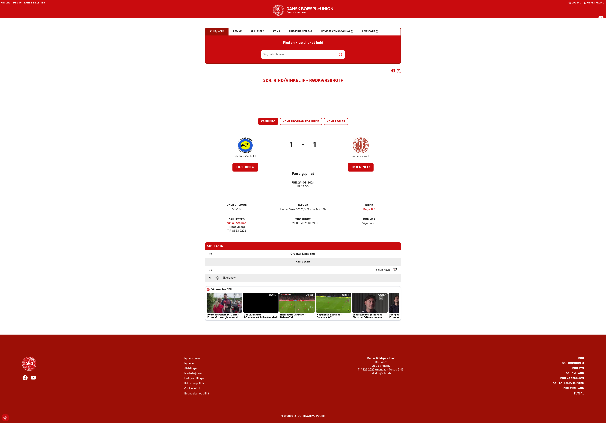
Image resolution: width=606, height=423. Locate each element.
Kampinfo (268, 121)
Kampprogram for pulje (301, 121)
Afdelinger (190, 368)
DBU (581, 358)
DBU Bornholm (573, 363)
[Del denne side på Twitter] (399, 71)
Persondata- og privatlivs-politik (303, 416)
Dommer (369, 219)
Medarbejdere (193, 373)
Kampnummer (237, 205)
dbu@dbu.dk (383, 373)
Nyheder (189, 363)
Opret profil (595, 3)
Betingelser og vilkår (197, 393)
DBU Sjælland (573, 388)
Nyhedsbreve (192, 358)
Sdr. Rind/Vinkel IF (245, 156)
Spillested (237, 219)
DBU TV (17, 3)
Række (303, 205)
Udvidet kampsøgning (335, 32)
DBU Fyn (578, 368)
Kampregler (336, 121)
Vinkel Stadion (236, 223)
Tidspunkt (303, 219)
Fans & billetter (34, 3)
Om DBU (6, 3)
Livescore (368, 32)
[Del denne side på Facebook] (393, 71)
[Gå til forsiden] (303, 10)
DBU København (572, 378)
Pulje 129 (369, 209)
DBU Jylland (575, 373)
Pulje (369, 205)
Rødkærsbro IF (361, 156)
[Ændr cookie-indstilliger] (5, 417)
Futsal (579, 393)
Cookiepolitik (192, 388)
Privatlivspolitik (194, 383)
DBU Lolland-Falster (568, 383)
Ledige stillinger (194, 378)
